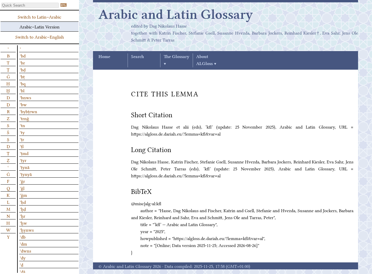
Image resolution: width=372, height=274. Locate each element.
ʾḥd (23, 202)
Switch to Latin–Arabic (39, 16)
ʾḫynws (27, 229)
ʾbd (23, 55)
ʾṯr (22, 139)
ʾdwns (25, 250)
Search (137, 57)
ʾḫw (23, 222)
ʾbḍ (23, 69)
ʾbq (23, 83)
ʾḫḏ (23, 209)
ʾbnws (25, 97)
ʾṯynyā (26, 174)
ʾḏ (21, 264)
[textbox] (30, 5)
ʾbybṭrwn (28, 111)
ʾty (22, 132)
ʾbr (22, 62)
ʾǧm (23, 195)
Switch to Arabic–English (39, 36)
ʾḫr (22, 215)
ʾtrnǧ (24, 118)
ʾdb (23, 236)
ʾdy (23, 257)
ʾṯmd (24, 153)
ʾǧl (22, 188)
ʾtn (22, 125)
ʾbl (22, 90)
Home (104, 57)
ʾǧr (22, 181)
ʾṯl (22, 146)
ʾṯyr (23, 160)
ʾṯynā (24, 167)
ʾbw (23, 104)
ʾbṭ (22, 76)
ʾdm (23, 243)
